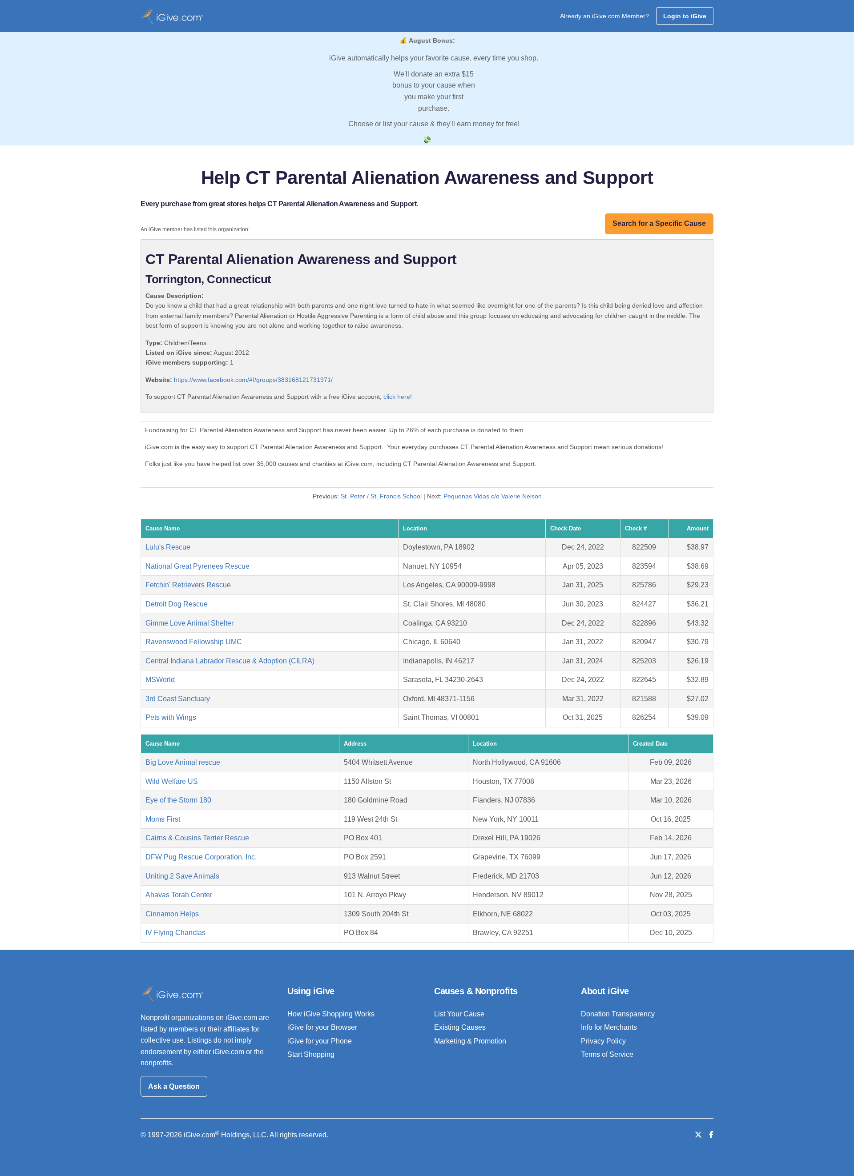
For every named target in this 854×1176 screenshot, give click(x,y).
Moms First (162, 819)
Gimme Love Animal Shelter (189, 623)
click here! (397, 396)
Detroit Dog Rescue (176, 604)
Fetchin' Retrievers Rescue (188, 585)
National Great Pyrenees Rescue (197, 566)
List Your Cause (459, 1014)
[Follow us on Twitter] (698, 1135)
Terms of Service (607, 1054)
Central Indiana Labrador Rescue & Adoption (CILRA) (229, 661)
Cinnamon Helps (172, 914)
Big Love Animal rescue (182, 762)
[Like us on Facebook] (711, 1135)
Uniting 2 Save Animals (182, 876)
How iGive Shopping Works (331, 1014)
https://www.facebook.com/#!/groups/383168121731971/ (253, 379)
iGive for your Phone (319, 1041)
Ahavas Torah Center (178, 895)
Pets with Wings (170, 717)
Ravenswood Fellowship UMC (193, 642)
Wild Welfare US (171, 781)
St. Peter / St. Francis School (381, 496)
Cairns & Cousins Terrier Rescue (197, 838)
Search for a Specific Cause (659, 223)
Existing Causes (460, 1027)
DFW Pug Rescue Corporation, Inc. (201, 857)
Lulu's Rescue (167, 547)
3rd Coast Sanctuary (177, 698)
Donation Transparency (618, 1014)
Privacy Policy (603, 1041)
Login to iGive (684, 16)
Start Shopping (310, 1054)
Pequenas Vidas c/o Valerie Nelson (492, 496)
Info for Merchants (609, 1027)
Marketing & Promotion (470, 1041)
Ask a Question (174, 1086)
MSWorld (160, 679)
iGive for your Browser (322, 1027)
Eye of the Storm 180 (178, 800)
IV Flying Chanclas (175, 932)
